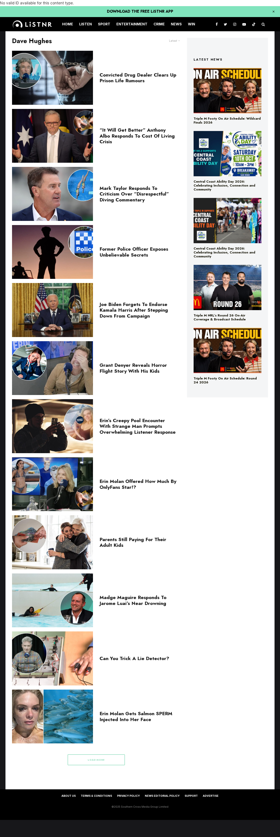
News (176, 24)
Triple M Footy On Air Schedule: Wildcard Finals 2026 (227, 120)
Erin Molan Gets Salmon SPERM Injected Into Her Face (136, 716)
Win (191, 24)
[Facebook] (217, 24)
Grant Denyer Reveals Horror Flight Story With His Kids (133, 368)
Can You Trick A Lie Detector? (134, 658)
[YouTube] (244, 24)
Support (191, 795)
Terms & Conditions (96, 795)
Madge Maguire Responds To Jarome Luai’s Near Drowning (133, 600)
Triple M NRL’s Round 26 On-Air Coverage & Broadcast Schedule (220, 317)
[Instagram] (234, 24)
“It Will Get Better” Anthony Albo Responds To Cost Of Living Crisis (137, 135)
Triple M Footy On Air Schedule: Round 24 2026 (225, 380)
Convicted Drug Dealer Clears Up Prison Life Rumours (138, 78)
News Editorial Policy (162, 795)
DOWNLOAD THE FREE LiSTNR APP (140, 11)
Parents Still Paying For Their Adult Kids (133, 542)
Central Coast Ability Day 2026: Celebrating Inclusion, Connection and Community (224, 185)
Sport (104, 24)
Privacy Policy (128, 795)
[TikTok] (254, 24)
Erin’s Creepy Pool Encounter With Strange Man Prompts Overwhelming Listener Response (138, 426)
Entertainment (131, 24)
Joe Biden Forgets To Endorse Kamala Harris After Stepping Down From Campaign (134, 310)
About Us (68, 795)
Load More (96, 760)
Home (67, 24)
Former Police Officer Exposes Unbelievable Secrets (134, 252)
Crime (159, 24)
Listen (85, 24)
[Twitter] (225, 24)
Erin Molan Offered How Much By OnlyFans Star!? (138, 484)
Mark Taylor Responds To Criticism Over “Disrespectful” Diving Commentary (134, 194)
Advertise (211, 795)
